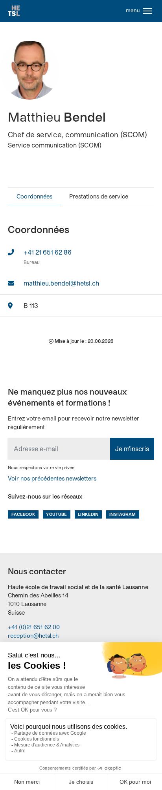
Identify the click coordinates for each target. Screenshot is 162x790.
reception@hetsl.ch (33, 635)
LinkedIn (88, 514)
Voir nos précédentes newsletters (52, 478)
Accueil (14, 11)
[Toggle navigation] (147, 11)
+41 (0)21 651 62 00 (34, 627)
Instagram (122, 514)
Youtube (56, 514)
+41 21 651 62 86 (48, 252)
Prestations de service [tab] (98, 196)
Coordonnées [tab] (34, 196)
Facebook (23, 514)
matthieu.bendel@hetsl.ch (61, 283)
